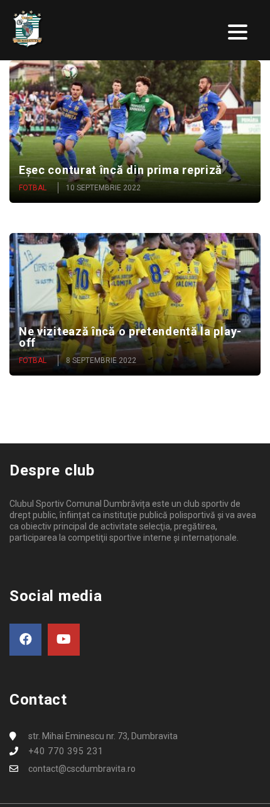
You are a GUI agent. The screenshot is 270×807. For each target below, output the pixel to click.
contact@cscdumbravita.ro (82, 769)
